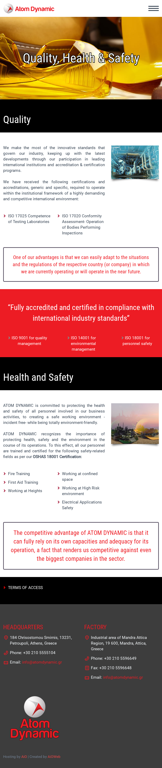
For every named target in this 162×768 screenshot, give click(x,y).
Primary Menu (153, 8)
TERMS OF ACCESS (25, 587)
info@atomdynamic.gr (42, 662)
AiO (24, 757)
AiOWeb (54, 757)
